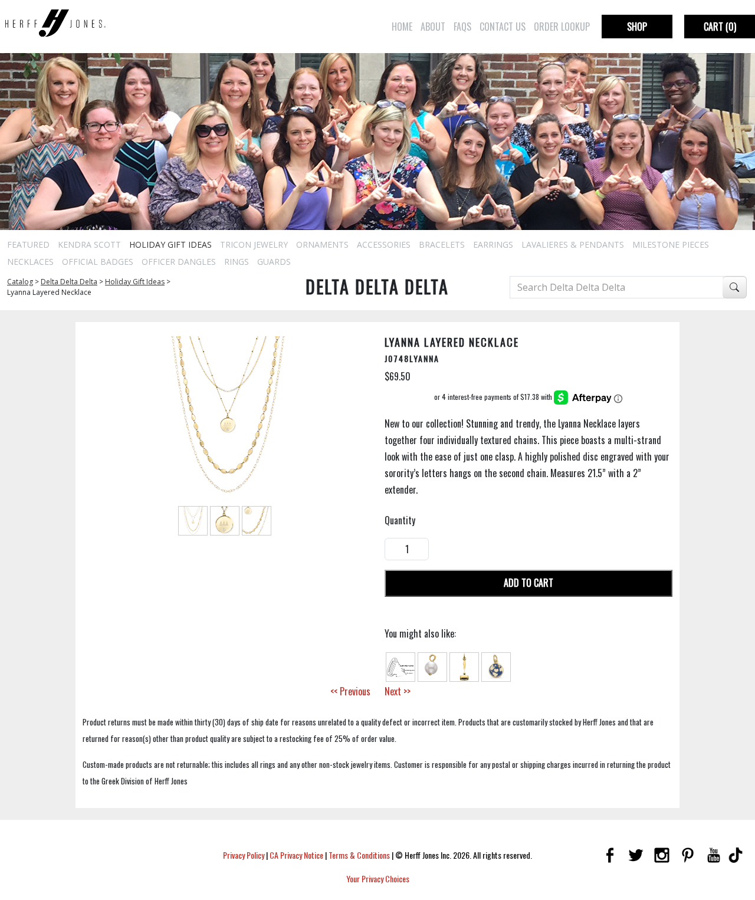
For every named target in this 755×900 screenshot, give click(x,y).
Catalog (20, 282)
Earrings (493, 244)
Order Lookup (562, 26)
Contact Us (503, 26)
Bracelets (442, 244)
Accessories (384, 244)
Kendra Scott (89, 244)
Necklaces (30, 261)
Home (402, 26)
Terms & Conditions (359, 855)
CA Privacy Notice (296, 855)
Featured (28, 244)
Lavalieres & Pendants (572, 244)
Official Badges (97, 261)
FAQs (462, 26)
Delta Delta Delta (69, 282)
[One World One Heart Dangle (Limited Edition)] (496, 665)
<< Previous (350, 691)
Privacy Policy (243, 855)
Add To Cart (528, 583)
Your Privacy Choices (377, 878)
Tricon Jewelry (254, 244)
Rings (236, 261)
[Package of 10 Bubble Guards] (400, 665)
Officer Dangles (179, 261)
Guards (274, 261)
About (433, 26)
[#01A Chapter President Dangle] (464, 665)
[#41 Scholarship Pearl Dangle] (432, 665)
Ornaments (322, 244)
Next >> (398, 691)
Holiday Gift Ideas (170, 244)
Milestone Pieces (670, 244)
